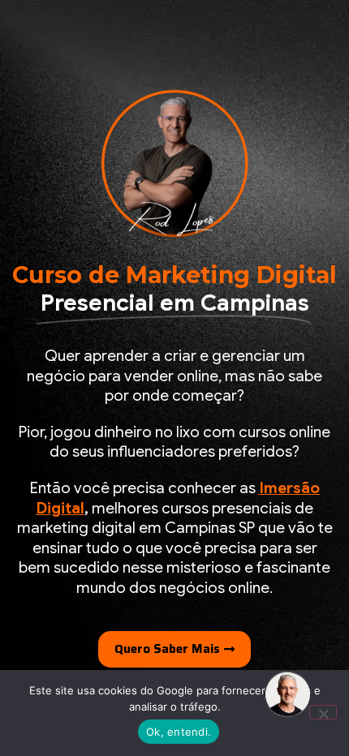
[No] (323, 712)
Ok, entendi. (178, 731)
